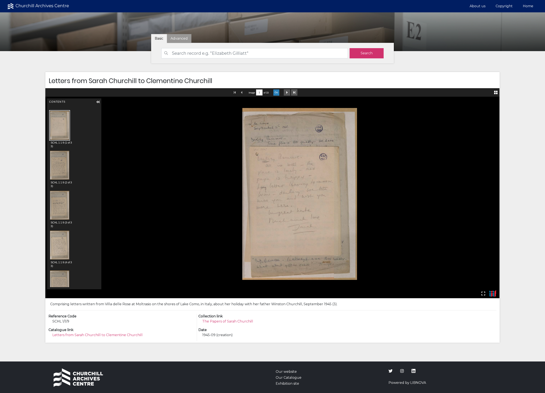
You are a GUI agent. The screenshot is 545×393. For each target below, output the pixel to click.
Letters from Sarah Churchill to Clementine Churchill (97, 335)
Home (528, 6)
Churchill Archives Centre (41, 5)
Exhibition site (287, 383)
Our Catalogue (288, 378)
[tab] (179, 38)
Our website (286, 372)
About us (477, 6)
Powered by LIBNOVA (407, 383)
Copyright (504, 6)
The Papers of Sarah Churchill (227, 321)
